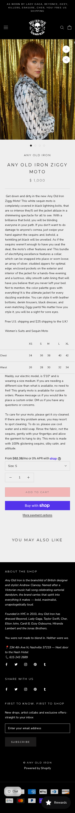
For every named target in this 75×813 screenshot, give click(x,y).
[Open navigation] (6, 27)
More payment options (37, 515)
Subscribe (20, 741)
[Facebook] (6, 664)
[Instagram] (25, 664)
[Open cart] (69, 27)
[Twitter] (16, 664)
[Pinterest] (35, 664)
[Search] (62, 27)
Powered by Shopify (37, 768)
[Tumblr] (44, 664)
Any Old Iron (37, 155)
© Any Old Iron (37, 762)
